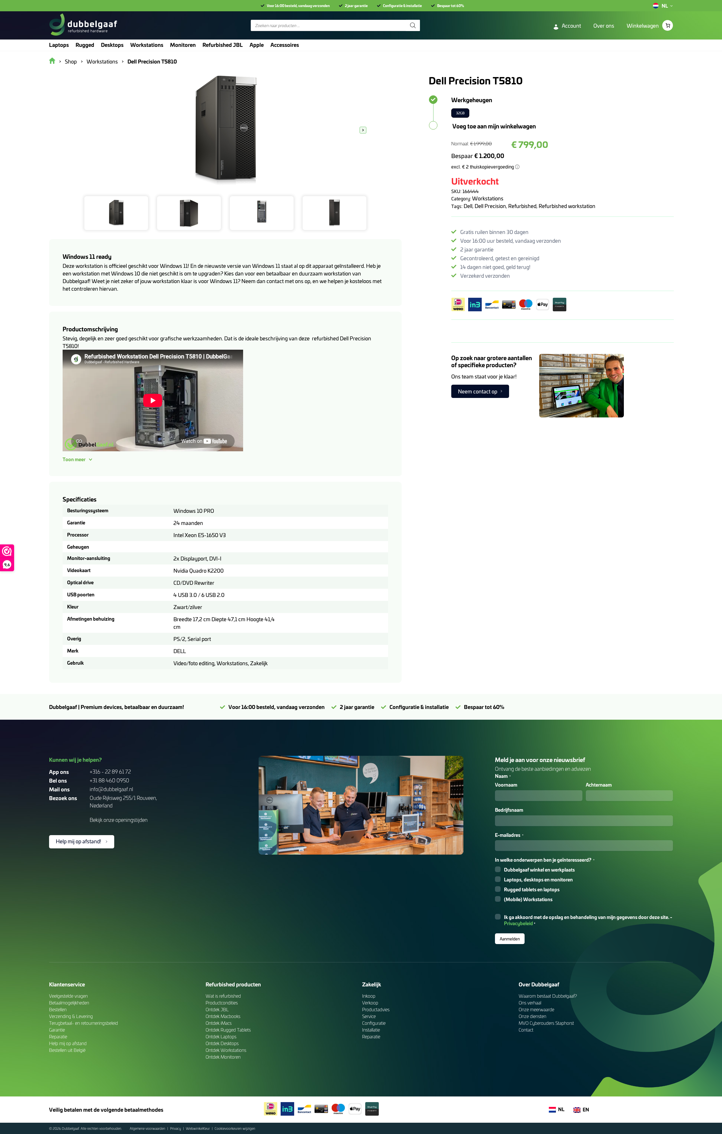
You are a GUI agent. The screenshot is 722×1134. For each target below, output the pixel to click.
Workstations (487, 198)
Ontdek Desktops (222, 1043)
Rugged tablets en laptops (532, 889)
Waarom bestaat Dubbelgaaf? (548, 996)
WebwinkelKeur (198, 1128)
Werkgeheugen (471, 99)
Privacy (176, 1128)
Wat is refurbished (223, 996)
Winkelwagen (643, 25)
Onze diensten (532, 1016)
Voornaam (506, 784)
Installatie (371, 1030)
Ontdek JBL (217, 1009)
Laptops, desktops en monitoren (538, 879)
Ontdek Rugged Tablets (228, 1030)
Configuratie (374, 1023)
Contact (526, 1030)
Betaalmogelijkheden (69, 1003)
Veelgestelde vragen (68, 996)
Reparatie (58, 1036)
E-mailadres (509, 835)
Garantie (57, 1030)
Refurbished (522, 205)
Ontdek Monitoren (223, 1057)
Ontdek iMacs (219, 1023)
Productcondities (222, 1003)
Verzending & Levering (71, 1016)
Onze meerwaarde (536, 1009)
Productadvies (375, 1009)
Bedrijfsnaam (509, 810)
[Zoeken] (413, 25)
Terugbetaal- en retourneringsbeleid (83, 1023)
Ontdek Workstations (226, 1050)
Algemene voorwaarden (148, 1128)
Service (369, 1016)
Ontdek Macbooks (223, 1016)
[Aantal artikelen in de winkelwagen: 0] (667, 25)
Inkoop (368, 996)
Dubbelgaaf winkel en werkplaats (539, 869)
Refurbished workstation (567, 205)
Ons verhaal (530, 1003)
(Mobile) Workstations (528, 899)
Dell (468, 205)
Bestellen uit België (67, 1050)
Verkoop (370, 1003)
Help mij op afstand (68, 1043)
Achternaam (599, 784)
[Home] (83, 25)
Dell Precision (490, 205)
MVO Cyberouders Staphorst (546, 1023)
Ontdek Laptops (221, 1036)
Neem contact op (477, 391)
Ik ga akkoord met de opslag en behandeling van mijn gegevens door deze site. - (588, 920)
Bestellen (58, 1009)
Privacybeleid (518, 923)
